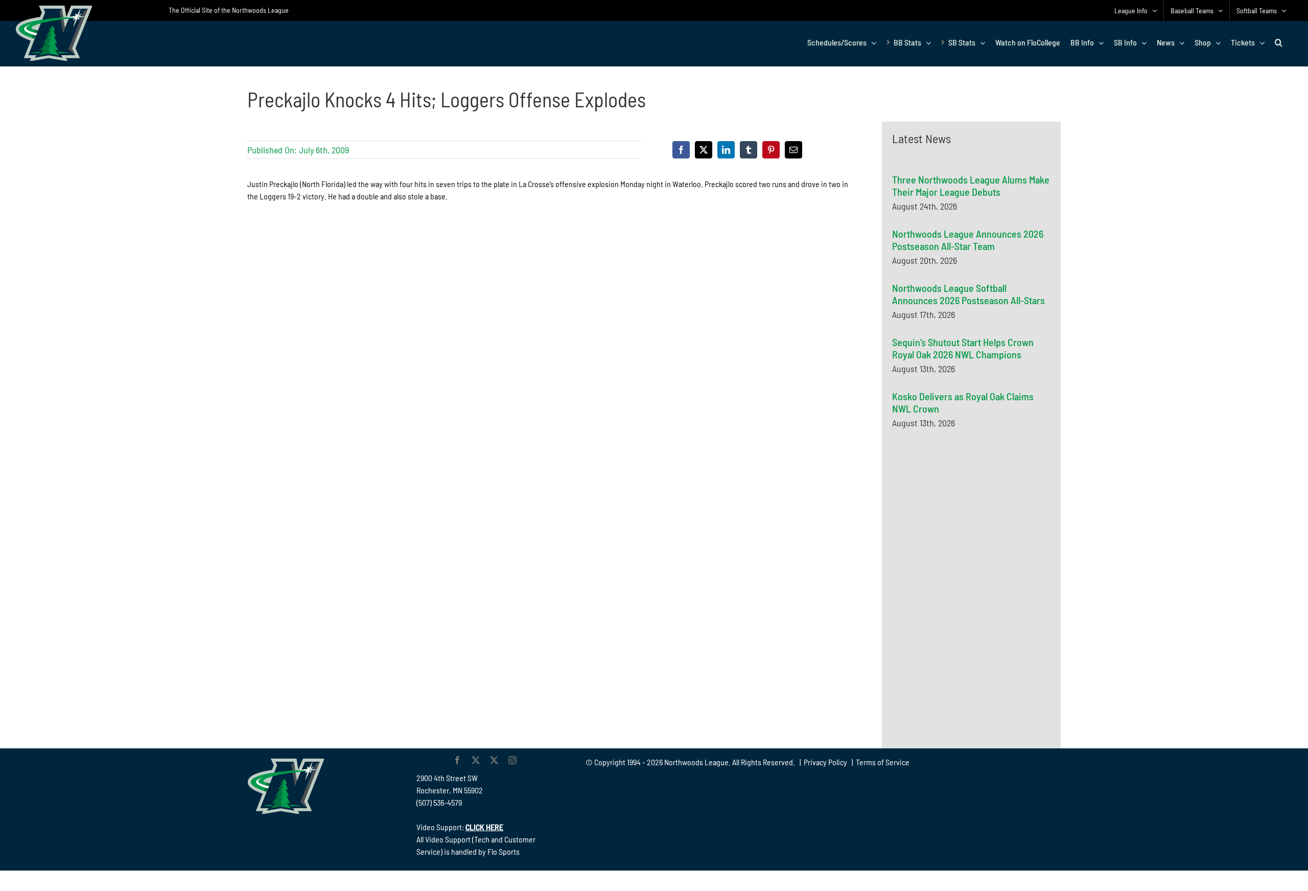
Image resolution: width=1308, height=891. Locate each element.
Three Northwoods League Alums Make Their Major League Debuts (970, 185)
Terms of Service (882, 762)
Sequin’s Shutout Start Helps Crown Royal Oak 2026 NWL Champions (963, 348)
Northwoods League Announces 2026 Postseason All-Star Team (967, 239)
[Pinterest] (771, 150)
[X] (703, 150)
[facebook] (457, 760)
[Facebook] (681, 150)
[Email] (793, 150)
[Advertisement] (968, 536)
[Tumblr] (748, 150)
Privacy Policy (825, 762)
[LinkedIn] (726, 150)
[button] (1278, 42)
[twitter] (476, 760)
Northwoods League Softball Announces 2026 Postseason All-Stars (968, 294)
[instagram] (512, 760)
